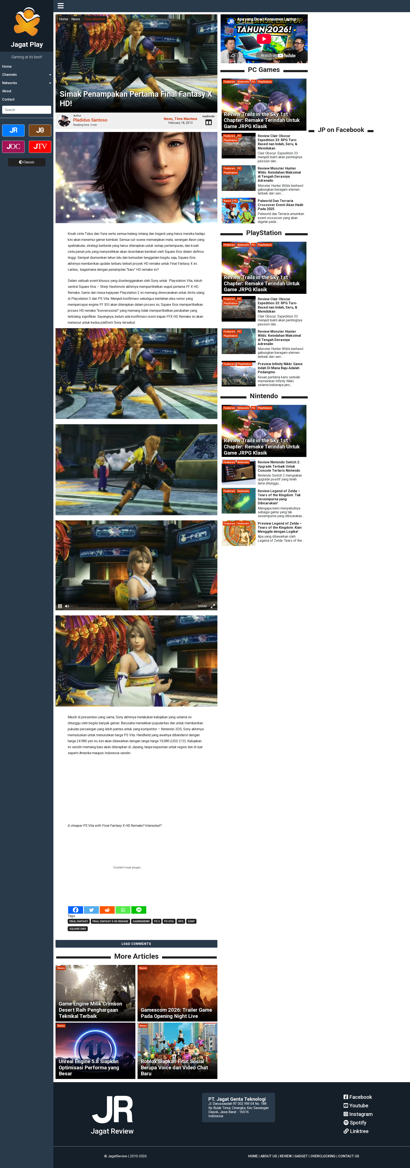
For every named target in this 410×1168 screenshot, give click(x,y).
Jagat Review (112, 1131)
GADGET (301, 1156)
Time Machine (94, 19)
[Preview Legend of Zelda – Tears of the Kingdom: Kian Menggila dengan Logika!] (239, 545)
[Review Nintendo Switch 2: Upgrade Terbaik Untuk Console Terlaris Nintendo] (239, 484)
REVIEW (286, 1156)
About (6, 91)
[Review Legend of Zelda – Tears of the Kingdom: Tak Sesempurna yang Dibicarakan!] (239, 512)
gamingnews (141, 921)
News (75, 19)
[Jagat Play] (112, 1125)
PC (253, 81)
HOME (253, 1156)
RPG (180, 921)
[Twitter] (91, 910)
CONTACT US (348, 1156)
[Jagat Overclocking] (13, 150)
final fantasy (78, 921)
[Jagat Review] (13, 134)
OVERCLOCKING (322, 1156)
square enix (77, 928)
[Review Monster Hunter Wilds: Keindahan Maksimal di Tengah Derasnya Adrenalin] (239, 190)
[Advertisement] (136, 788)
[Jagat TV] (40, 150)
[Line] (138, 910)
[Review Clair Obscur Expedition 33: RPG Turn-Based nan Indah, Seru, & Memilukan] (239, 157)
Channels (9, 75)
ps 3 (157, 921)
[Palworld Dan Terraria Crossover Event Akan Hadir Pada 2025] (239, 222)
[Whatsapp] (123, 910)
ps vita (169, 921)
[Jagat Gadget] (40, 134)
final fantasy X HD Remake (110, 921)
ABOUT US (269, 1156)
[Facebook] (75, 910)
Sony (191, 921)
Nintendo (243, 81)
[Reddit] (107, 910)
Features (229, 81)
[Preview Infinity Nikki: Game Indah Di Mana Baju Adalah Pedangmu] (239, 385)
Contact (8, 99)
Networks (9, 83)
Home (7, 66)
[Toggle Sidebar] (62, 6)
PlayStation (265, 81)
